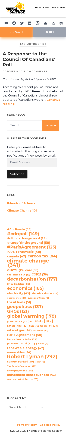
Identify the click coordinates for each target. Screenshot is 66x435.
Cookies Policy (50, 424)
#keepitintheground (28, 243)
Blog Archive (16, 398)
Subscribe (17, 174)
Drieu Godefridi (18, 284)
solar (40, 362)
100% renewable (24, 252)
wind (11, 379)
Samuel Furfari (20, 361)
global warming (31, 316)
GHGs (18, 311)
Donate (16, 32)
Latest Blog (42, 7)
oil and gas (19, 330)
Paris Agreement (24, 335)
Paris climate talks (22, 339)
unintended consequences (31, 375)
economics (25, 288)
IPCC (43, 321)
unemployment (20, 370)
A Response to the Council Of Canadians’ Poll (29, 59)
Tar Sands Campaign (21, 366)
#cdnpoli (23, 234)
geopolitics (25, 307)
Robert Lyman (32, 356)
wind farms (28, 379)
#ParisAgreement (31, 247)
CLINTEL (15, 270)
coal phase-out (18, 274)
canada (16, 256)
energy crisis (16, 298)
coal (31, 270)
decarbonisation (32, 279)
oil (53, 325)
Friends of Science (21, 203)
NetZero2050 (38, 326)
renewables (19, 352)
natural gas (17, 325)
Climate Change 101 (22, 210)
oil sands (40, 330)
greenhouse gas (19, 321)
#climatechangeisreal (27, 238)
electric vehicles (45, 293)
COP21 (40, 274)
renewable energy (25, 348)
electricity (18, 293)
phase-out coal (20, 343)
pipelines (41, 344)
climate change (28, 263)
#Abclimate (19, 229)
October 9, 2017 (14, 71)
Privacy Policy (27, 424)
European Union (38, 298)
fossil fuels (19, 302)
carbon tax (42, 256)
